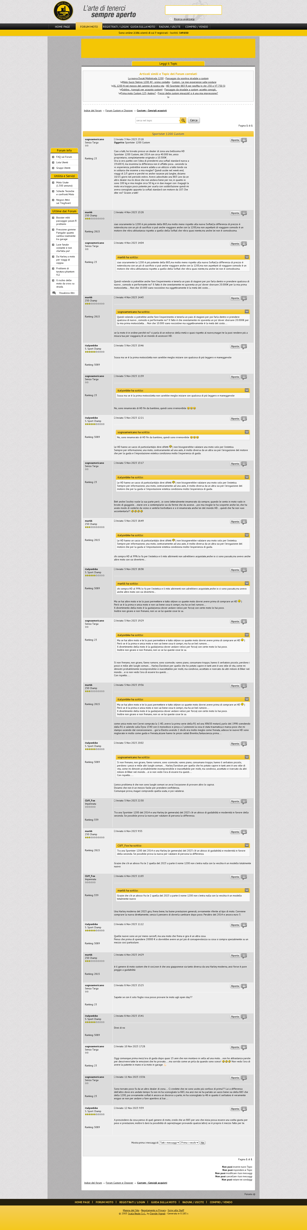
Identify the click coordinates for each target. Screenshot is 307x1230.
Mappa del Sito (131, 1210)
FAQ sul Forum (64, 156)
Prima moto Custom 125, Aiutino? (138, 93)
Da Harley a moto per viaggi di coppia (65, 259)
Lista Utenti (62, 162)
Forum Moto (89, 26)
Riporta (235, 140)
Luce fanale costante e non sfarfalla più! (64, 248)
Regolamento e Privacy (153, 1210)
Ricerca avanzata (184, 19)
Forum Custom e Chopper (119, 110)
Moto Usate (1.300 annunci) (64, 184)
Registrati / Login (115, 26)
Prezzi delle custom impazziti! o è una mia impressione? (188, 93)
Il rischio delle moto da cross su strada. (65, 283)
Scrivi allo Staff (176, 1210)
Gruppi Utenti (63, 167)
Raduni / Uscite (170, 26)
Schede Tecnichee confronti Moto (65, 193)
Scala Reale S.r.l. (137, 1213)
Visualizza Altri (67, 292)
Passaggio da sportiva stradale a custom (187, 78)
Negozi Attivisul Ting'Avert (63, 201)
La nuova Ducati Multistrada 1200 (146, 78)
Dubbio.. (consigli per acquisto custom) (142, 89)
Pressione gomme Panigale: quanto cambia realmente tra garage (66, 234)
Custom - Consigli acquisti (152, 110)
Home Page (62, 26)
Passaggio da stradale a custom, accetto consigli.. (191, 89)
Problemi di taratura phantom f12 (65, 271)
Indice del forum (93, 110)
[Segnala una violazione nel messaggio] (244, 140)
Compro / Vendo (196, 26)
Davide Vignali (157, 1213)
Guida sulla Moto (142, 26)
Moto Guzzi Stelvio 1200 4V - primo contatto (146, 82)
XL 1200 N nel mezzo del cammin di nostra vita (138, 85)
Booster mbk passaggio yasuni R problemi (66, 221)
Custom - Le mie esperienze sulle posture (194, 82)
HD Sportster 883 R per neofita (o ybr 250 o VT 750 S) (195, 85)
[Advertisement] (168, 48)
